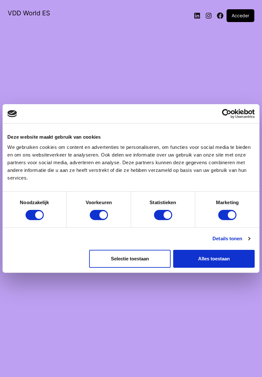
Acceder (240, 15)
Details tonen (227, 238)
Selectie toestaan (130, 258)
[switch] (99, 215)
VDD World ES (29, 13)
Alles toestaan (214, 258)
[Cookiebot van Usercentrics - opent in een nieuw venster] (227, 114)
